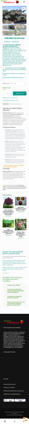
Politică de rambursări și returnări (13, 391)
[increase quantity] (11, 93)
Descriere (5, 104)
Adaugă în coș (20, 93)
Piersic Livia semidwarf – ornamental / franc (20, 234)
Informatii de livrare (9, 384)
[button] (23, 8)
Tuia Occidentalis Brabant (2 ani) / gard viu (8, 231)
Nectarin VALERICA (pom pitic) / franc (20, 208)
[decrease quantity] (4, 93)
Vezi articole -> (6, 273)
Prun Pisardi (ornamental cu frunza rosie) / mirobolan (8, 212)
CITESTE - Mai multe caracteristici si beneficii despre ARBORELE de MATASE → (13, 166)
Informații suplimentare (16, 104)
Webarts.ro (20, 415)
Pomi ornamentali (12, 97)
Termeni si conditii (9, 387)
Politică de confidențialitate (11, 394)
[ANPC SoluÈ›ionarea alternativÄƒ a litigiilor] (8, 401)
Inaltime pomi (6, 83)
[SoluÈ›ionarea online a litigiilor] (20, 401)
